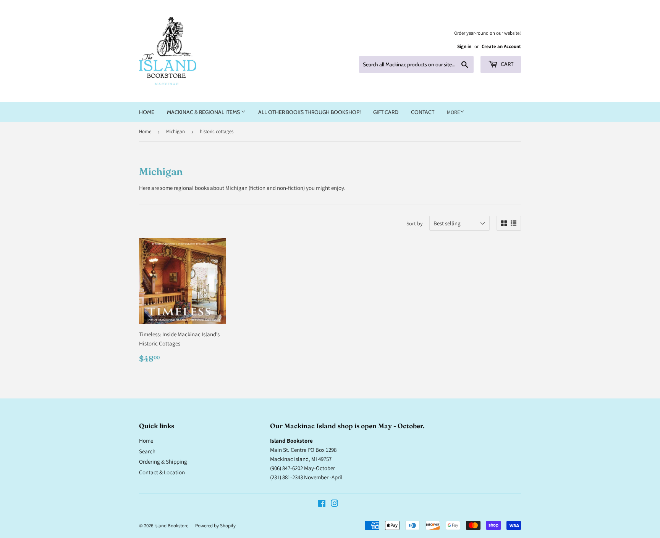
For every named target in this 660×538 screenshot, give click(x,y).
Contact (422, 112)
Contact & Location (162, 472)
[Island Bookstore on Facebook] (322, 504)
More (453, 112)
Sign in (464, 46)
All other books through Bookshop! (309, 112)
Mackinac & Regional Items (204, 112)
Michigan (175, 131)
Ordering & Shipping (163, 461)
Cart (506, 64)
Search (147, 451)
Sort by (414, 223)
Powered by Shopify (215, 525)
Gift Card (385, 112)
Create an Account (501, 46)
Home (146, 112)
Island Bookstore (171, 525)
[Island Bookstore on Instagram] (334, 504)
